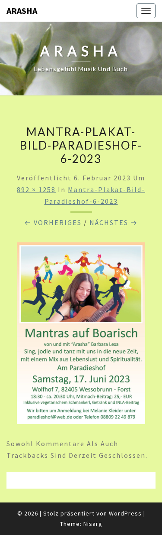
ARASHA (21, 10)
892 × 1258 (36, 189)
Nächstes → (113, 222)
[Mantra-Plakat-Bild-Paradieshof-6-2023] (81, 336)
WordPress (125, 513)
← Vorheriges (53, 222)
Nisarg (92, 524)
